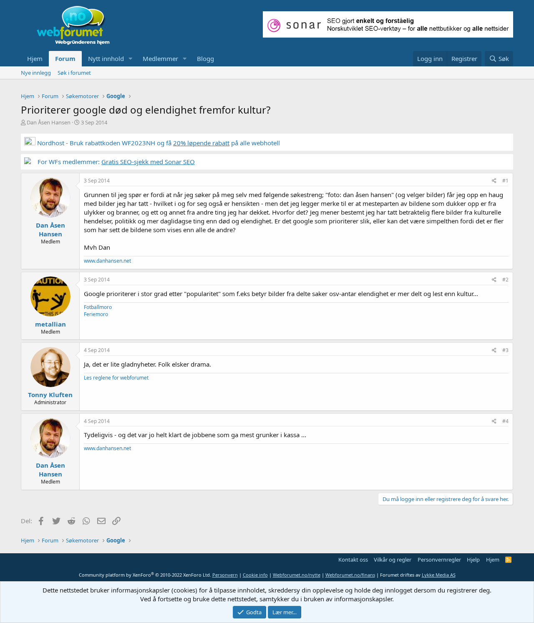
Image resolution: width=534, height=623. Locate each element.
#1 (505, 180)
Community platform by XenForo (145, 575)
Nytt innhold (106, 58)
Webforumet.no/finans (350, 575)
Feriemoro (96, 314)
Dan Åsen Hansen (49, 122)
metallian (50, 324)
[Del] (494, 181)
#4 (505, 421)
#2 (505, 279)
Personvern (225, 575)
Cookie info (255, 575)
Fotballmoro (98, 307)
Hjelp (473, 559)
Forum (65, 58)
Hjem (35, 58)
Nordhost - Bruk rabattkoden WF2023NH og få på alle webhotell (157, 143)
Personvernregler (439, 559)
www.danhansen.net (107, 260)
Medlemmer (160, 58)
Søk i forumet (74, 72)
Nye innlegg (36, 72)
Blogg (205, 58)
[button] (130, 58)
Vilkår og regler (392, 559)
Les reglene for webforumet (116, 377)
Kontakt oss (353, 559)
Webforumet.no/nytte (296, 575)
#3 (505, 350)
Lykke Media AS (439, 575)
